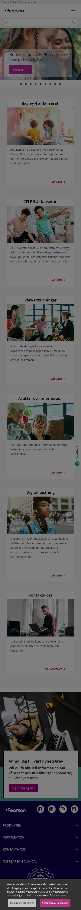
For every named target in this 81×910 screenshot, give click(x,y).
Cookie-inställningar (22, 903)
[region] (40, 894)
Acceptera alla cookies (55, 903)
